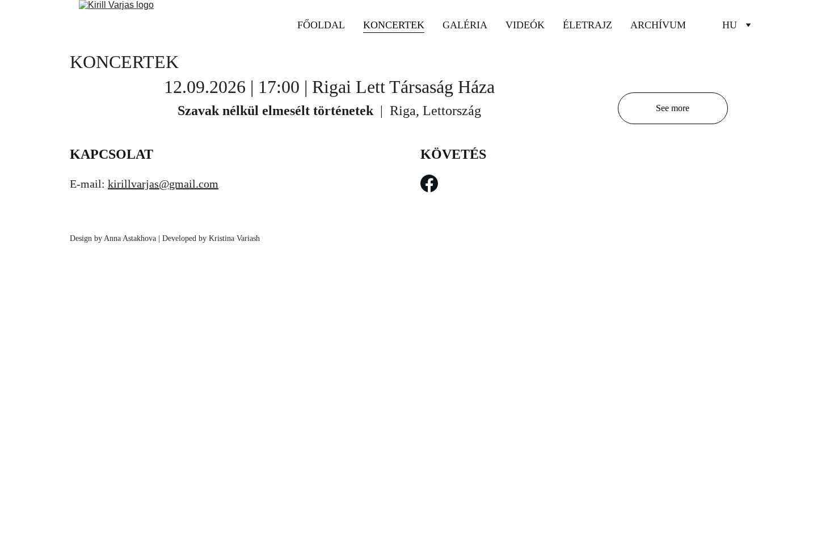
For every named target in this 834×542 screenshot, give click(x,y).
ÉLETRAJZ (587, 25)
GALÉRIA (465, 25)
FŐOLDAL (321, 25)
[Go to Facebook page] (429, 183)
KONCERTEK (393, 25)
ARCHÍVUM (658, 25)
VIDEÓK (525, 25)
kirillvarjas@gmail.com (163, 183)
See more (672, 108)
